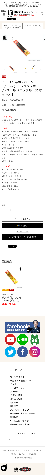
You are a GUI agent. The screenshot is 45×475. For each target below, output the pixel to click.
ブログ (13, 384)
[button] (3, 14)
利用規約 (14, 417)
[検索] (19, 26)
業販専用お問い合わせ (20, 424)
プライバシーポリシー (20, 409)
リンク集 (14, 391)
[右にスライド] (40, 69)
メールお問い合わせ (19, 420)
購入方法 (14, 406)
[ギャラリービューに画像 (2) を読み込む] (22, 68)
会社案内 (14, 402)
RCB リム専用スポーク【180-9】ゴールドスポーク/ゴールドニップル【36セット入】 (12, 299)
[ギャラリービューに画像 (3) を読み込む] (32, 68)
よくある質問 (16, 398)
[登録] (37, 440)
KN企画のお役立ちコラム (21, 380)
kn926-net (11, 450)
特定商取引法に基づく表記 (23, 458)
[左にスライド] (4, 69)
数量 (3, 205)
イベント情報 (16, 395)
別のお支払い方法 (23, 231)
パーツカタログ (17, 376)
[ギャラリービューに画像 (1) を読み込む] (12, 68)
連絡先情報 (32, 454)
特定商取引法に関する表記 (22, 413)
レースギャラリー (18, 387)
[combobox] (12, 26)
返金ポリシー (38, 450)
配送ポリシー (23, 454)
